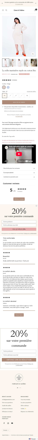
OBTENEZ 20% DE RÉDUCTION (19, 360)
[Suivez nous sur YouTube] (12, 423)
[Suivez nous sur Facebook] (4, 423)
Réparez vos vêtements (27, 411)
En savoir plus (19, 4)
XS (4, 95)
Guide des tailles (31, 91)
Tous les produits (25, 399)
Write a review (19, 199)
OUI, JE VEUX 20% (19, 229)
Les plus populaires (26, 402)
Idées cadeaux (25, 405)
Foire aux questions (7, 402)
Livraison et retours (7, 408)
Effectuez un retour (7, 411)
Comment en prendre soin (10, 177)
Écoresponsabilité (8, 172)
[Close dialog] (36, 206)
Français (5, 430)
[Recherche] (6, 10)
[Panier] (35, 10)
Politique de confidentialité (30, 233)
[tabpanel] (19, 264)
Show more (19, 315)
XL (27, 95)
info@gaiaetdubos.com (8, 399)
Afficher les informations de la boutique (13, 111)
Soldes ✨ (23, 408)
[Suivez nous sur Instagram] (8, 423)
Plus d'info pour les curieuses (11, 168)
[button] (33, 439)
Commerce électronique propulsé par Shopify (22, 435)
